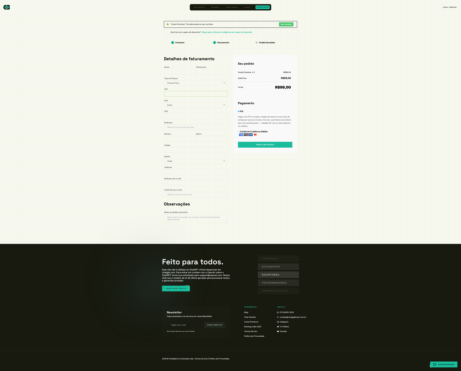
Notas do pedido (176, 212)
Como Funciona (232, 7)
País (166, 100)
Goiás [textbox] (169, 161)
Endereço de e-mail (173, 178)
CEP (166, 111)
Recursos (215, 7)
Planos (247, 7)
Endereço (169, 122)
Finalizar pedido (265, 145)
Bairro (199, 134)
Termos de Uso (250, 331)
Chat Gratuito (199, 7)
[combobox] (195, 83)
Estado (168, 156)
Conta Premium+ (251, 322)
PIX (241, 111)
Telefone (168, 167)
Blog (246, 312)
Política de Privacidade (254, 336)
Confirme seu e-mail (173, 190)
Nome (167, 67)
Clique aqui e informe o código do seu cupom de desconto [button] (227, 32)
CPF (167, 89)
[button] (450, 7)
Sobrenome (202, 67)
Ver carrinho (286, 24)
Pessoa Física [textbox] (173, 83)
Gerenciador (262, 7)
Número (168, 134)
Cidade (168, 145)
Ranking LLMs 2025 (252, 326)
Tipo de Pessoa (171, 78)
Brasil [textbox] (169, 105)
